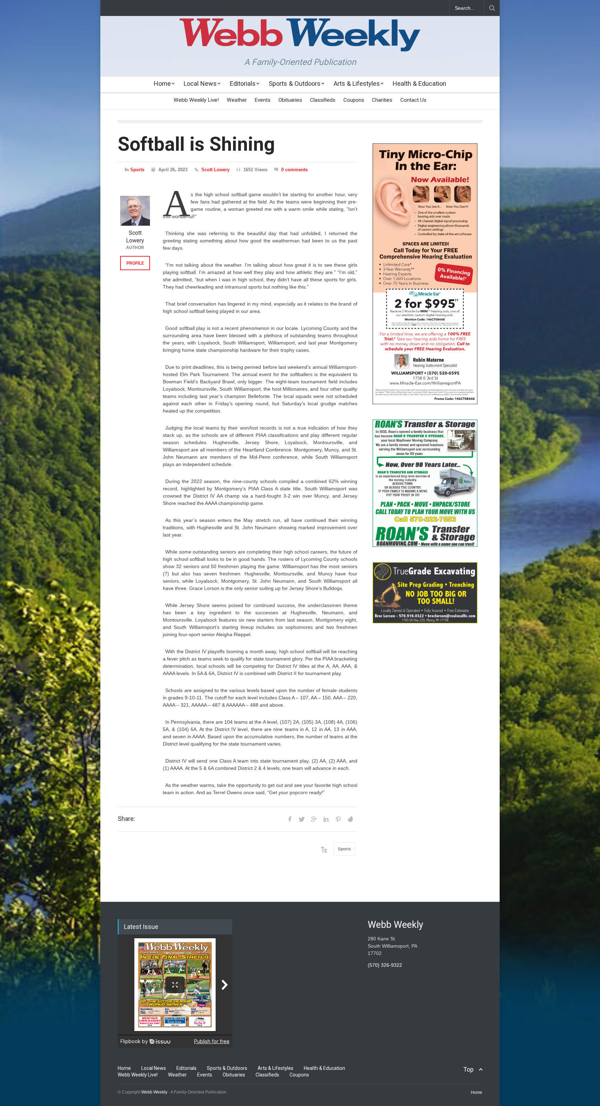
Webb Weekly (154, 1092)
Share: (126, 819)
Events (262, 100)
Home (162, 83)
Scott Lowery (215, 169)
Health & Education (419, 83)
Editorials (243, 83)
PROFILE (135, 263)
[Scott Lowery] (135, 211)
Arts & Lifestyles (357, 83)
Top (468, 1069)
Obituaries (290, 100)
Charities (382, 100)
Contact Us (413, 100)
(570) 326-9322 (385, 965)
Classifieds (322, 100)
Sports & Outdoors (294, 83)
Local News (200, 83)
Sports (137, 169)
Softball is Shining (196, 144)
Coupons (353, 100)
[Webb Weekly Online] (300, 40)
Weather (237, 100)
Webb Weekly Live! (196, 100)
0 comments (294, 169)
